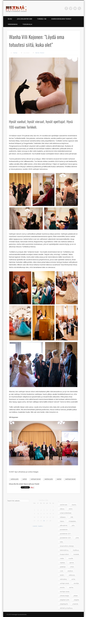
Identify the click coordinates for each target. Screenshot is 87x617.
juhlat (77, 538)
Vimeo (70, 8)
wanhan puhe (49, 479)
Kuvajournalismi (64, 554)
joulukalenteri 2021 (65, 538)
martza (15, 53)
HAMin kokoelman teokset (61, 19)
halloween (63, 517)
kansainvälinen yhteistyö (67, 546)
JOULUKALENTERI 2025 (24, 19)
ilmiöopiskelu (72, 521)
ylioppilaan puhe (64, 600)
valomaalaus (63, 579)
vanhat (25, 479)
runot (61, 571)
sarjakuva (70, 571)
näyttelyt (62, 563)
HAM (71, 517)
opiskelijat (63, 567)
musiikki (70, 558)
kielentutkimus (64, 550)
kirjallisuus (76, 550)
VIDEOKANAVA (13, 24)
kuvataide (76, 554)
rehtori (72, 567)
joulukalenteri (64, 529)
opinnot (71, 563)
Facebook (66, 8)
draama (74, 505)
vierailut (62, 587)
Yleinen (42, 53)
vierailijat (76, 583)
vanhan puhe (14, 479)
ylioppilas (76, 600)
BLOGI (10, 19)
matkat (62, 558)
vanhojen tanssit (36, 479)
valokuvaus (72, 575)
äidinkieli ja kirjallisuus (66, 608)
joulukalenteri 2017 (65, 534)
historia (62, 521)
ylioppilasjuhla (64, 604)
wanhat (59, 479)
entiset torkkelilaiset (65, 513)
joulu (73, 525)
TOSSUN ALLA (27, 24)
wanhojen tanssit (70, 479)
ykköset (76, 596)
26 (44, 521)
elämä (70, 509)
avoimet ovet (63, 505)
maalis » (40, 526)
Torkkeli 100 (41, 19)
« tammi (34, 526)
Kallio (61, 542)
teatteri (62, 575)
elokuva (62, 509)
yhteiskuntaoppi (64, 596)
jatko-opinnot (63, 525)
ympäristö (75, 604)
